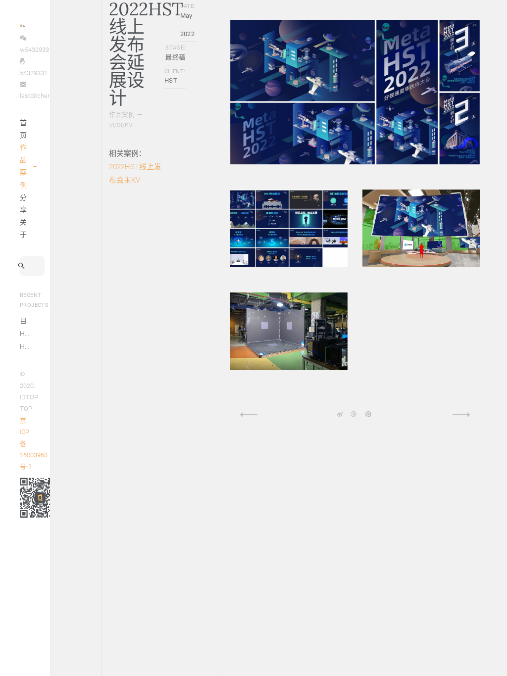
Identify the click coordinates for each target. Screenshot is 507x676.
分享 (23, 203)
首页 (23, 129)
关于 (23, 228)
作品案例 (23, 166)
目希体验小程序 (25, 321)
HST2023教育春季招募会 (25, 334)
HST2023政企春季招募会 (25, 346)
